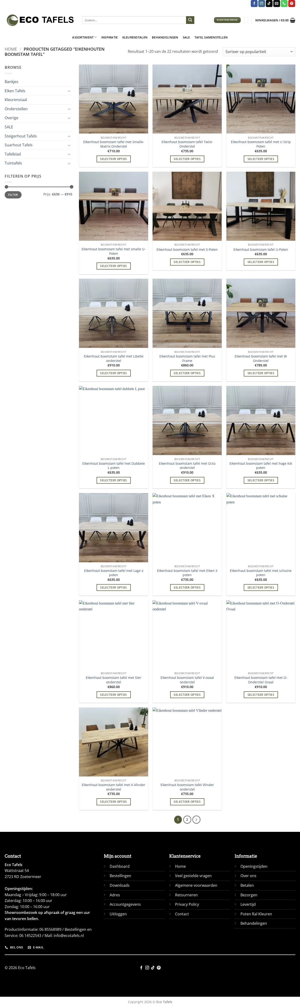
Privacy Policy (187, 904)
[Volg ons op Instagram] (261, 3)
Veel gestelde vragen (193, 875)
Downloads (120, 885)
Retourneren (186, 895)
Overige (11, 117)
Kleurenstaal (16, 99)
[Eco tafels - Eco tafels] (40, 20)
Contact (182, 914)
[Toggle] (69, 91)
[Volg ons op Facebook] (254, 3)
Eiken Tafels (15, 90)
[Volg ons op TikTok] (269, 3)
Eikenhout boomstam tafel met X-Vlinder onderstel (113, 787)
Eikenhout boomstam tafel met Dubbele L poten (113, 465)
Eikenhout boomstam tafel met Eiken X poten (187, 573)
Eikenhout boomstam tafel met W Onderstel (261, 358)
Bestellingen (120, 875)
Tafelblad (13, 154)
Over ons (248, 875)
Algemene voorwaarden (196, 885)
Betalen (247, 885)
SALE (9, 126)
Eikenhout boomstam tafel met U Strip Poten (261, 144)
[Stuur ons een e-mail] (276, 3)
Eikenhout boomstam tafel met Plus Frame (187, 358)
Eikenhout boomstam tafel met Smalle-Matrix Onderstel (113, 144)
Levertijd (248, 904)
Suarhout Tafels (19, 145)
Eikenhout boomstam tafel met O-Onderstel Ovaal (260, 680)
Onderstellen (16, 108)
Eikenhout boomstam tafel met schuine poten (261, 573)
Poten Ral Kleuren (256, 914)
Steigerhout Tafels (21, 136)
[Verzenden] (190, 20)
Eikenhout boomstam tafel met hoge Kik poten (260, 465)
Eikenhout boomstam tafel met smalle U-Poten (114, 251)
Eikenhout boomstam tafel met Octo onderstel (187, 465)
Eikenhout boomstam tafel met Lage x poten (113, 573)
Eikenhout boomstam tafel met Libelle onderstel (113, 358)
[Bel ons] (284, 3)
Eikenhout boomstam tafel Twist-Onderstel (187, 144)
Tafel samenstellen (211, 37)
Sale (186, 37)
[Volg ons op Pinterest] (291, 3)
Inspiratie (109, 37)
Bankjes (11, 81)
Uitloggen (118, 914)
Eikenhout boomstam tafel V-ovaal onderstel (187, 680)
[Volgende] (196, 820)
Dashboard (120, 866)
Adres (115, 895)
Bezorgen (248, 895)
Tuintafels (13, 163)
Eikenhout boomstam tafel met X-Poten (187, 249)
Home (11, 49)
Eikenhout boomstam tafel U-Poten (260, 249)
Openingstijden (253, 866)
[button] (275, 20)
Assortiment (83, 37)
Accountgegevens (125, 904)
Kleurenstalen (134, 37)
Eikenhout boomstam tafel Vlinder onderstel (187, 787)
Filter (13, 195)
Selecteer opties (113, 159)
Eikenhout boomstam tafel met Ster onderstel (113, 680)
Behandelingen (165, 37)
